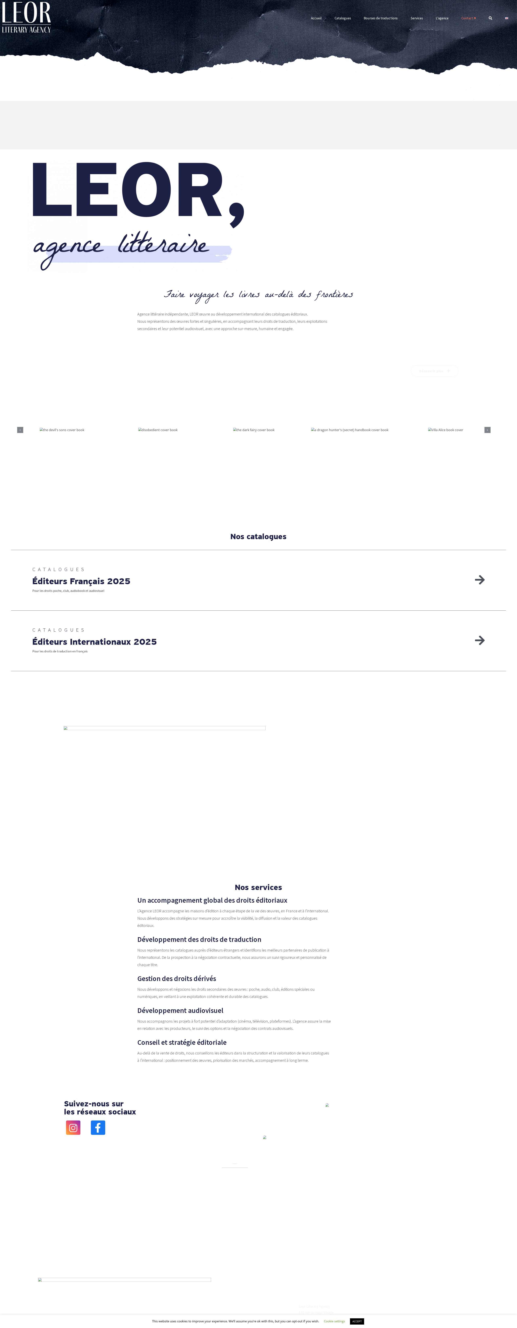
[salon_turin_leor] (327, 1104)
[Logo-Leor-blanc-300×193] (26, 3)
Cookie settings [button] (334, 1321)
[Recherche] (490, 18)
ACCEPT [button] (357, 1321)
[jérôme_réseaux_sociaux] (265, 1137)
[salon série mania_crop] (235, 1165)
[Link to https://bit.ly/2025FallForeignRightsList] (480, 579)
